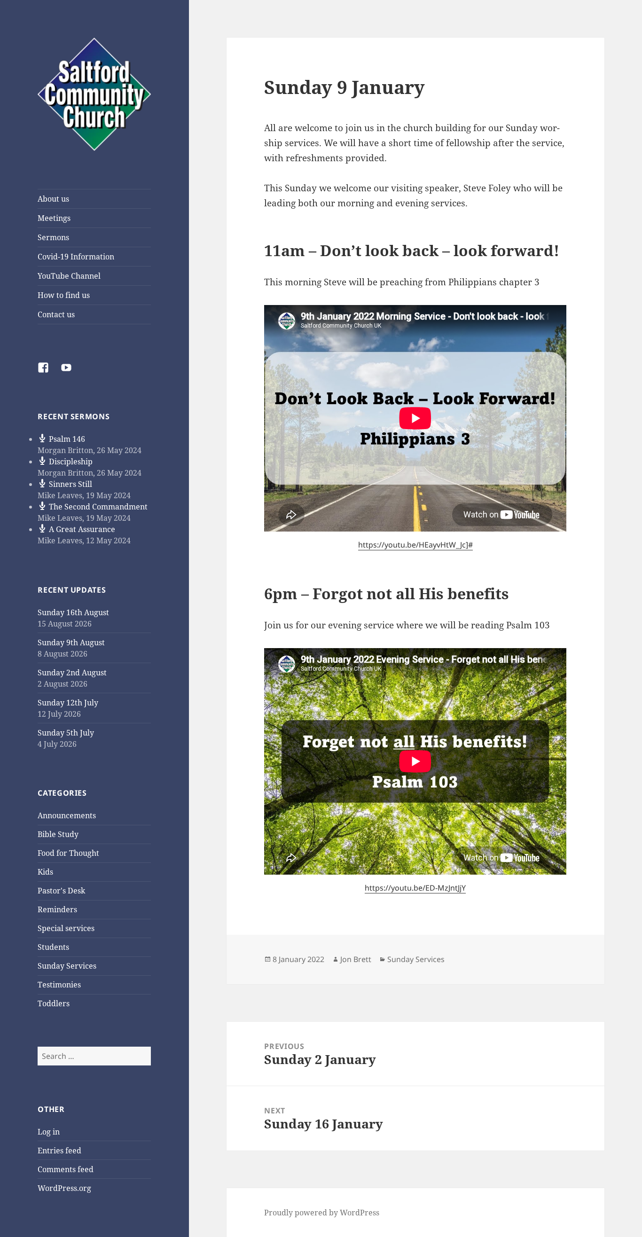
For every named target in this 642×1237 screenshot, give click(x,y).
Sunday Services (67, 966)
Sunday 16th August (73, 612)
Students (53, 947)
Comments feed (66, 1169)
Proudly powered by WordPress (321, 1212)
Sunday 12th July (68, 702)
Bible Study (58, 834)
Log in (49, 1132)
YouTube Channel (69, 276)
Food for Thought (68, 853)
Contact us (56, 314)
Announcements (67, 815)
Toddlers (54, 1003)
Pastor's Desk (61, 890)
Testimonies (59, 984)
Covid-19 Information (76, 256)
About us (53, 199)
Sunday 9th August (71, 642)
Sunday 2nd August (72, 672)
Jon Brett (355, 959)
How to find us (64, 295)
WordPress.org (64, 1188)
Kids (45, 872)
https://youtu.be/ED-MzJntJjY (415, 888)
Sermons (53, 237)
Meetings (54, 218)
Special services (66, 928)
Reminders (57, 909)
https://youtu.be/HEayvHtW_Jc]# (415, 545)
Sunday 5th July (66, 733)
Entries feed (59, 1150)
